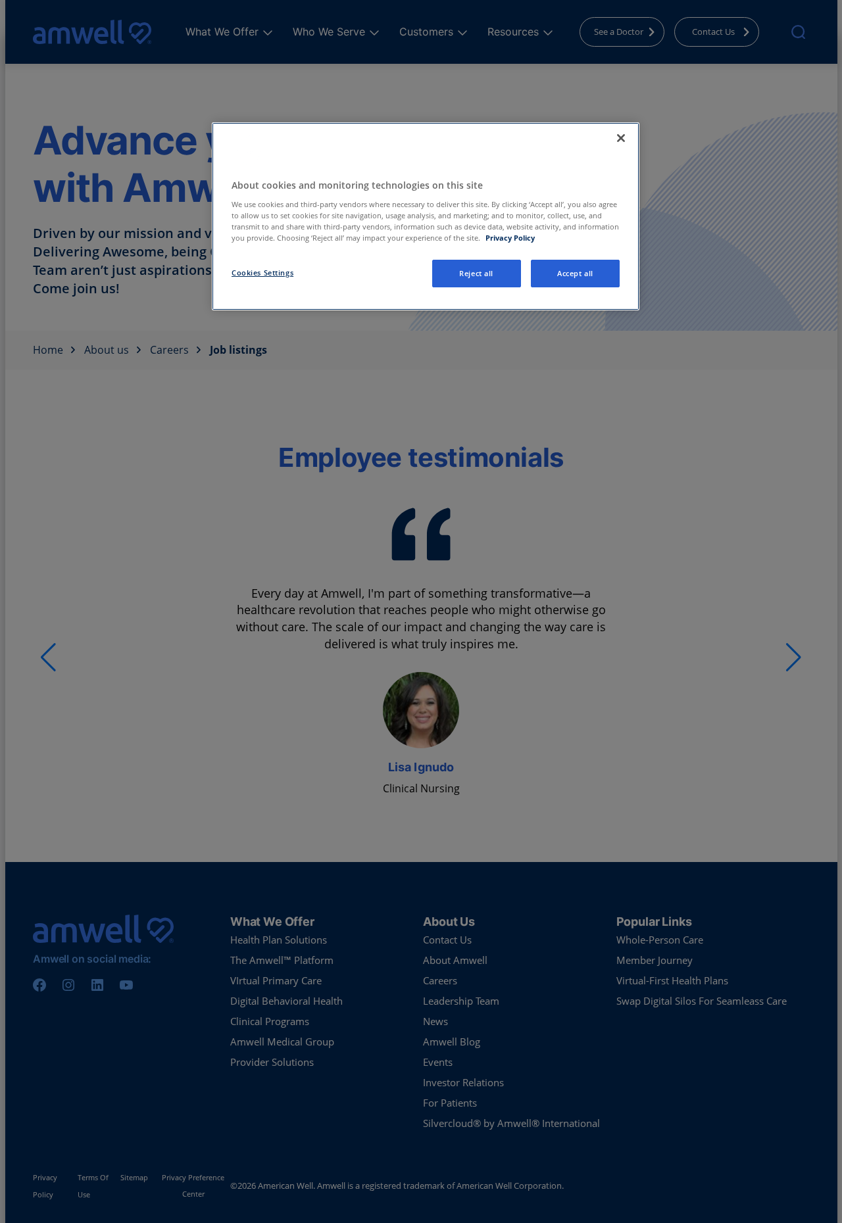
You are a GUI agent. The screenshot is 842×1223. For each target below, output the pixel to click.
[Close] (621, 138)
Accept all (575, 273)
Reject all (476, 273)
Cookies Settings (262, 272)
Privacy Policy (510, 238)
